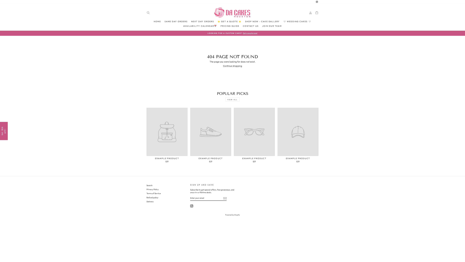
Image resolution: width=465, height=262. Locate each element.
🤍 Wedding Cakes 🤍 (297, 21)
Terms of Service (154, 193)
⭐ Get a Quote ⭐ (229, 21)
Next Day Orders (202, 21)
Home (157, 21)
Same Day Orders (176, 21)
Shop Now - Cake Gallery (262, 21)
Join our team (272, 26)
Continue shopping (232, 66)
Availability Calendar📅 (200, 26)
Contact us (251, 26)
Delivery (150, 201)
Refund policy (152, 197)
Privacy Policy (153, 189)
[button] (4, 131)
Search (149, 185)
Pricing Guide (230, 26)
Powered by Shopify (232, 215)
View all (232, 99)
